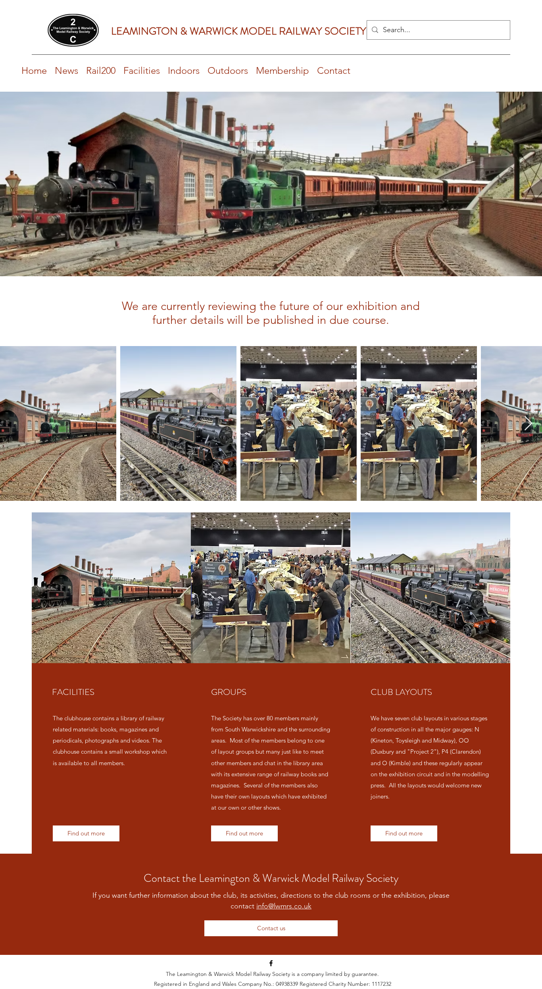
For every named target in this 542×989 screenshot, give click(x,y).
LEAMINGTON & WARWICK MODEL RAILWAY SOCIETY (238, 31)
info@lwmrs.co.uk (283, 906)
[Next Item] (528, 423)
